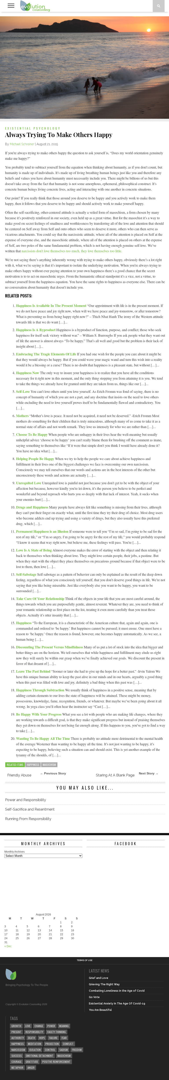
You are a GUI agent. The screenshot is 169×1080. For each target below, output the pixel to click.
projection (52, 1044)
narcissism (18, 1050)
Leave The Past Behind (33, 671)
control (50, 1050)
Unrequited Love (29, 482)
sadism (63, 1050)
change (39, 1026)
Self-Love (23, 391)
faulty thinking (56, 1032)
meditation (34, 1044)
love (27, 1026)
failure (53, 1038)
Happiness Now (28, 372)
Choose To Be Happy (32, 434)
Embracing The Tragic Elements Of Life (46, 353)
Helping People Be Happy (35, 458)
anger (31, 1067)
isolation (35, 1050)
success (16, 1056)
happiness (33, 764)
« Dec (7, 946)
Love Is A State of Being (34, 550)
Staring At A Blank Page (115, 775)
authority (17, 1038)
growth (16, 1026)
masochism (49, 764)
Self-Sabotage (26, 574)
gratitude (32, 1061)
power (51, 1026)
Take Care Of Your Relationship (40, 598)
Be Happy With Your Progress (39, 714)
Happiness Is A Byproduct (36, 329)
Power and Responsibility (25, 800)
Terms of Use (84, 960)
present (16, 1032)
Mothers (22, 415)
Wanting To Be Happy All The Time (43, 738)
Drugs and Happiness (32, 507)
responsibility (34, 1032)
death (31, 1038)
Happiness (24, 622)
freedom (77, 1050)
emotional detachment (39, 1056)
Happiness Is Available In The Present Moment (51, 305)
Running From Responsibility (28, 819)
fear (64, 1038)
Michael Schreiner (22, 144)
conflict (68, 1044)
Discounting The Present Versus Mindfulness (50, 646)
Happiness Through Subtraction (40, 689)
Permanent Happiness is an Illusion (42, 531)
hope (42, 1038)
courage (16, 1061)
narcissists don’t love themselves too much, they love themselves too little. (72, 251)
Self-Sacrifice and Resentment (30, 809)
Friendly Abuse (19, 775)
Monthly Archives (14, 851)
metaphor (17, 1067)
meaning (64, 1026)
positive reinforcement (56, 1061)
